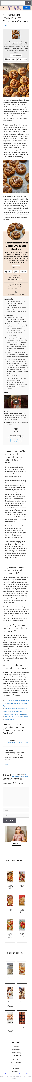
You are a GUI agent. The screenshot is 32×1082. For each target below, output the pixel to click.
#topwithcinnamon (16, 442)
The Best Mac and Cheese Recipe (16, 717)
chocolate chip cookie (19, 708)
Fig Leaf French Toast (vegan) (22, 935)
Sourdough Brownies (22, 1027)
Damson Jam (22, 886)
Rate (24, 271)
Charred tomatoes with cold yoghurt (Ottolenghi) (10, 1004)
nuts (11, 714)
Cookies (7, 700)
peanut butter (18, 714)
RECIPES (26, 8)
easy (9, 711)
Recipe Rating (7, 783)
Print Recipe (23, 59)
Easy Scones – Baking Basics (21, 979)
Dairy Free (14, 700)
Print (9, 271)
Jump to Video (11, 59)
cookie (5, 711)
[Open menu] (4, 8)
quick (25, 714)
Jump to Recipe (16, 55)
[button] (13, 265)
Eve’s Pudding (10, 910)
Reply (7, 764)
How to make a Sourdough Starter (10, 979)
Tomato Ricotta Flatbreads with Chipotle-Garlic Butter (10, 937)
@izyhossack (14, 440)
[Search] (28, 3)
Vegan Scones (10, 719)
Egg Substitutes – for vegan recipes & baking (10, 1029)
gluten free (15, 711)
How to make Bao (21, 1002)
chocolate (8, 708)
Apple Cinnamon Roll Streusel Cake (10, 887)
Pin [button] (16, 271)
